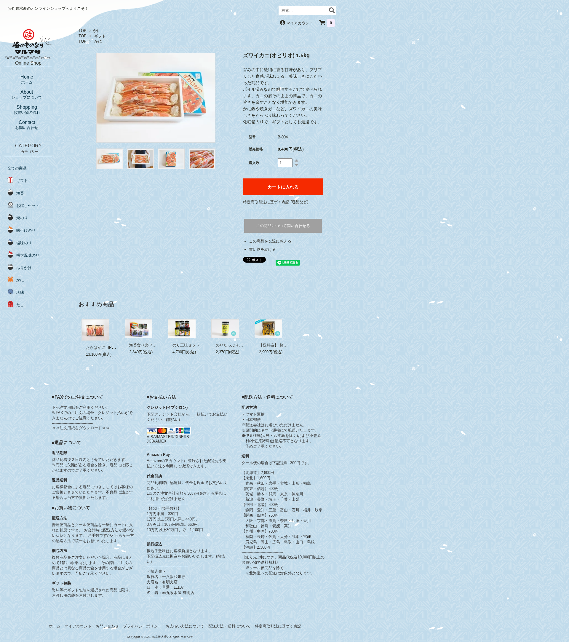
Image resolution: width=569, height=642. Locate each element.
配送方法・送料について (229, 626)
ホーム (54, 626)
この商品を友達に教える (270, 241)
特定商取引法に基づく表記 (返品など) (275, 202)
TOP (83, 30)
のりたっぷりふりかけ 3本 (238, 345)
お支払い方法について (185, 626)
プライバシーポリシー (142, 626)
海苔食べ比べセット (146, 345)
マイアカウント (299, 23)
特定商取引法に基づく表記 (278, 626)
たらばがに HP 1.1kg (104, 347)
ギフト (100, 36)
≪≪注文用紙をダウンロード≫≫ (81, 428)
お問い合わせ (107, 626)
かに (97, 30)
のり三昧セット (185, 345)
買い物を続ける (262, 249)
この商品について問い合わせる (283, 225)
